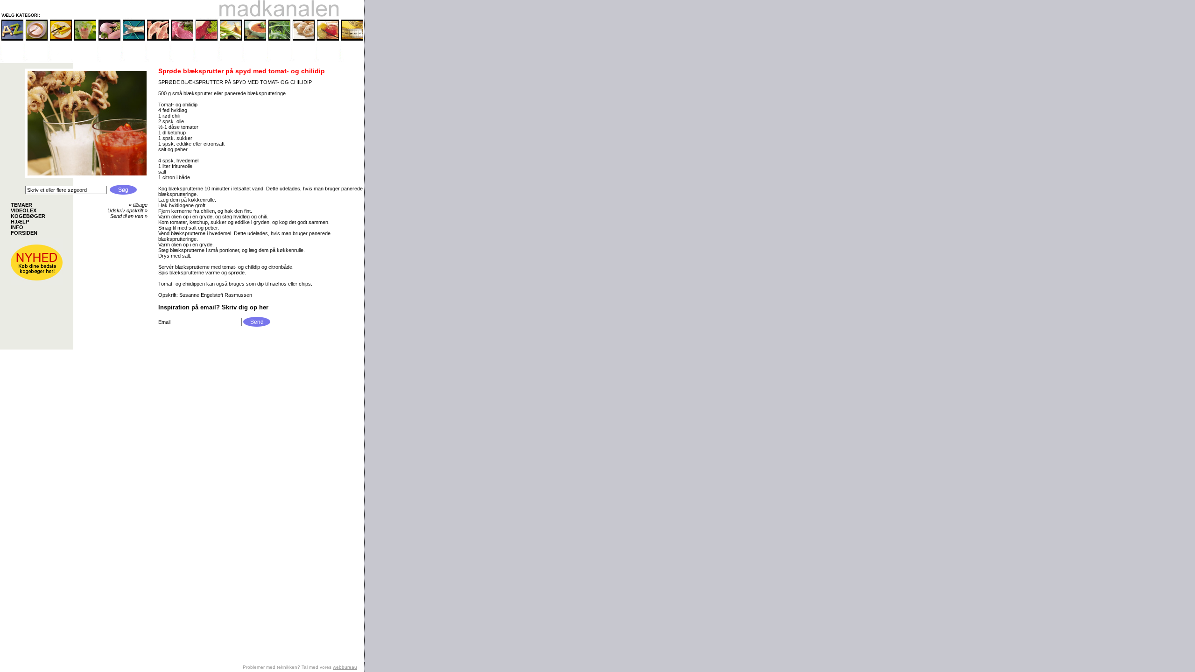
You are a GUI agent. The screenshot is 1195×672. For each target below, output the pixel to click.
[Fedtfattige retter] (352, 59)
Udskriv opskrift (125, 210)
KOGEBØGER (28, 216)
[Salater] (279, 59)
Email (165, 322)
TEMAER (21, 205)
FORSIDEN (24, 233)
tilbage (140, 205)
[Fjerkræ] (109, 59)
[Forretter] (36, 59)
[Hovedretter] (61, 59)
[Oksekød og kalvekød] (206, 59)
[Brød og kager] (303, 59)
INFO (17, 227)
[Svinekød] (182, 59)
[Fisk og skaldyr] (133, 59)
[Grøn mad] (230, 59)
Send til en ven (126, 216)
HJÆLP (20, 221)
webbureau (345, 667)
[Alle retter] (12, 59)
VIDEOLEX (23, 210)
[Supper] (255, 59)
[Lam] (158, 59)
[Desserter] (85, 59)
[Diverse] (328, 59)
